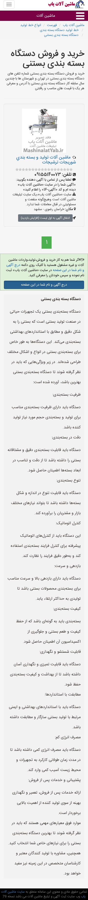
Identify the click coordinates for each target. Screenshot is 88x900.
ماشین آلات (45, 16)
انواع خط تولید (30, 25)
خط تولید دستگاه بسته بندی (59, 30)
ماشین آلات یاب (73, 25)
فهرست (52, 25)
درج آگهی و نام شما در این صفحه (44, 285)
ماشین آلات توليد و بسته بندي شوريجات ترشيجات (46, 160)
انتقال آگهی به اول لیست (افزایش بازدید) (45, 218)
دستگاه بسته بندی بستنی (61, 35)
